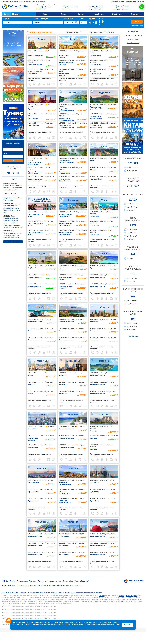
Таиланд (104, 39)
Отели (63, 14)
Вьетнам (73, 146)
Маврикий (104, 361)
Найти (136, 22)
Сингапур (104, 415)
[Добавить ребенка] (95, 22)
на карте (121, 596)
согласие (100, 622)
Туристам (140, 1)
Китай (104, 146)
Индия (41, 254)
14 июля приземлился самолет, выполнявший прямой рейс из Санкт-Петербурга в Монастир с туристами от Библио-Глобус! (12, 223)
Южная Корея (42, 522)
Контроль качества (25, 1)
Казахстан (42, 361)
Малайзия (73, 522)
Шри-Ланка (73, 254)
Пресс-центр (22, 585)
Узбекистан (104, 307)
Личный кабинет (118, 1)
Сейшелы (73, 200)
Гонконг (42, 415)
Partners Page (80, 581)
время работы (41, 8)
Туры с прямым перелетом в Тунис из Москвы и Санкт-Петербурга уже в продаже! (12, 236)
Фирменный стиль (9, 585)
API (88, 581)
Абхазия (73, 93)
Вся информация (13, 242)
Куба (41, 307)
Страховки (135, 14)
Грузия (72, 307)
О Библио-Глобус (8, 581)
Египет (72, 39)
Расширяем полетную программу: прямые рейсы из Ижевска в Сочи (12, 198)
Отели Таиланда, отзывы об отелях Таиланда (54, 593)
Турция (41, 93)
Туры (45, 14)
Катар (104, 468)
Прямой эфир (133, 336)
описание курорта (131, 596)
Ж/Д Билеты (117, 14)
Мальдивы (41, 146)
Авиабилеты (99, 14)
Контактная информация (10, 1)
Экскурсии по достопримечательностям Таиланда (85, 593)
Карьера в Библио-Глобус (38, 585)
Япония (104, 522)
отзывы (101, 596)
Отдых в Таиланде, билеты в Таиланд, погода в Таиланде (20, 593)
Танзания (73, 468)
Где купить (42, 581)
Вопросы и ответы (54, 581)
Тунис (104, 200)
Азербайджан (73, 361)
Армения (41, 468)
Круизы (81, 14)
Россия (41, 39)
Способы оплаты (133, 43)
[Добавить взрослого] (90, 22)
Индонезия (104, 93)
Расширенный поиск (137, 25)
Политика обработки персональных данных (65, 585)
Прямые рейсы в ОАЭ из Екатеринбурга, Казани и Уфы (11, 210)
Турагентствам (130, 1)
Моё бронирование (39, 1)
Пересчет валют (133, 39)
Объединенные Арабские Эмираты (42, 200)
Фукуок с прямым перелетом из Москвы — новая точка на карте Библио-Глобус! (12, 188)
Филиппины (73, 415)
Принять (127, 625)
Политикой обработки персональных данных (103, 624)
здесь (122, 601)
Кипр (104, 254)
